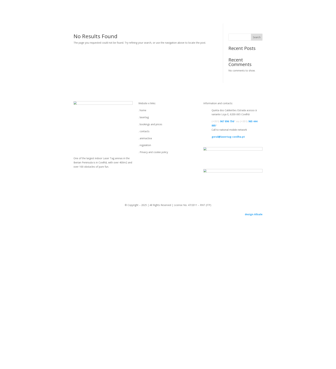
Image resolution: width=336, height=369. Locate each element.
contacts (142, 9)
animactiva (196, 9)
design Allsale (253, 214)
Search (257, 37)
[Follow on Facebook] (99, 174)
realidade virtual (168, 9)
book (127, 9)
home (114, 9)
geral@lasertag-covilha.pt (228, 136)
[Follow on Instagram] (106, 174)
